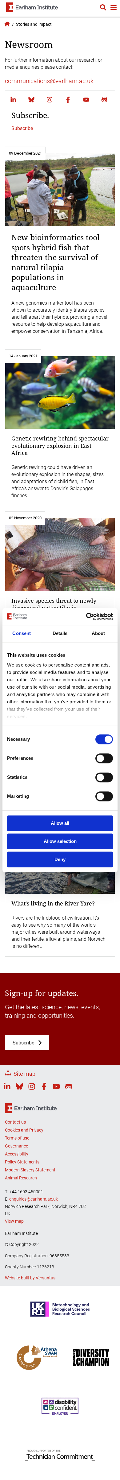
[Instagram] (49, 100)
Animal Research (21, 1178)
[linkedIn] (13, 100)
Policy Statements (22, 1162)
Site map (24, 1074)
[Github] (104, 100)
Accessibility (16, 1154)
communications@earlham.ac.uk (49, 81)
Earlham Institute (6, 24)
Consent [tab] (21, 633)
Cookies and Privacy (24, 1130)
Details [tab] (60, 633)
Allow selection (60, 841)
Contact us (15, 1122)
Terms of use (17, 1138)
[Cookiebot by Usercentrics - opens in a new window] (86, 617)
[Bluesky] (31, 100)
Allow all (60, 823)
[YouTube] (86, 100)
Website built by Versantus (30, 1277)
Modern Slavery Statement (30, 1170)
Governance (16, 1146)
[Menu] (113, 8)
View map (14, 1221)
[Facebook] (68, 100)
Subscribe (22, 128)
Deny (60, 859)
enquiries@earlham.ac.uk (33, 1199)
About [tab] (98, 633)
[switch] (104, 758)
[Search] (103, 8)
